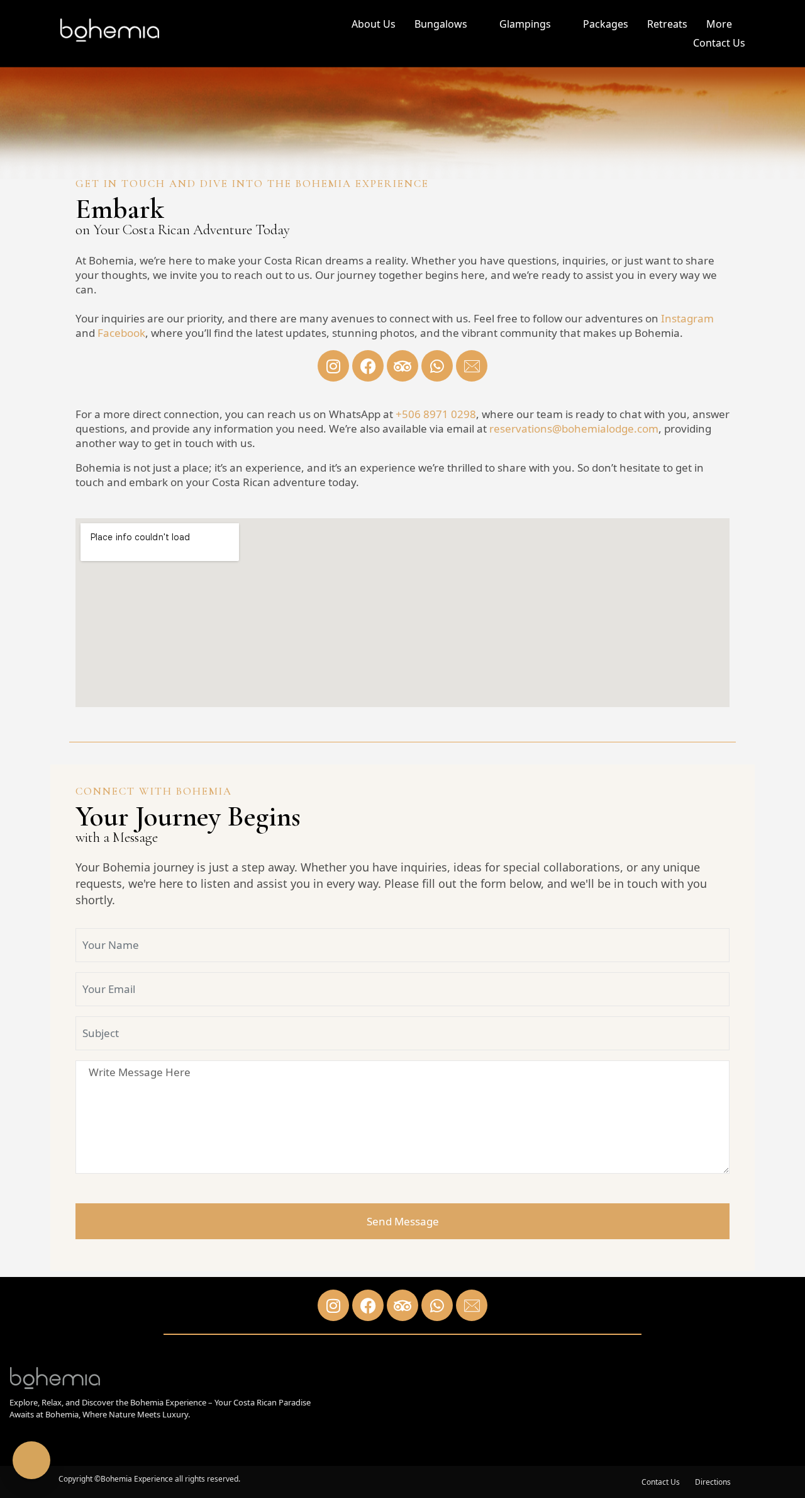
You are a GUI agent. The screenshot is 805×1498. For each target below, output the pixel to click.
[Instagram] (333, 366)
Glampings (525, 24)
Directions (713, 1482)
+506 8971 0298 (436, 414)
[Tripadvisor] (402, 366)
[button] (447, 25)
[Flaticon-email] (471, 366)
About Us (374, 24)
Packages (605, 24)
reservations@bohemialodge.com (573, 428)
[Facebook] (368, 366)
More (719, 24)
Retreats (667, 24)
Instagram (687, 318)
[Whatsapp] (437, 366)
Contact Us (719, 43)
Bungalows (440, 24)
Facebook (121, 333)
